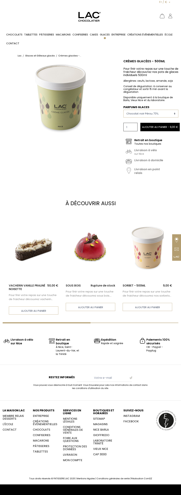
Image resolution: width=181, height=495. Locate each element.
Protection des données (75, 448)
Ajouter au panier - (160, 127)
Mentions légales (70, 420)
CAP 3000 (100, 454)
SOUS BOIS (73, 285)
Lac (20, 55)
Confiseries (41, 435)
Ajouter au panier (33, 311)
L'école (8, 424)
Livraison (70, 454)
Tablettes (40, 451)
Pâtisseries (41, 446)
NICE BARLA (101, 429)
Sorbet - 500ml (134, 285)
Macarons (41, 440)
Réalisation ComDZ (141, 478)
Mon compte (72, 460)
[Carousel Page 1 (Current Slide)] (46, 323)
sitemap (99, 418)
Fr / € (163, 2)
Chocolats (41, 429)
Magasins (100, 424)
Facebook (131, 421)
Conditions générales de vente (73, 430)
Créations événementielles (45, 423)
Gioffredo (101, 435)
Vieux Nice (100, 449)
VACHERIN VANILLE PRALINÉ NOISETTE (27, 287)
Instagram (131, 416)
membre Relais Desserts (13, 417)
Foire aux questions (71, 439)
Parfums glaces (136, 107)
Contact (10, 429)
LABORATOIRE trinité (102, 442)
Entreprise (41, 416)
